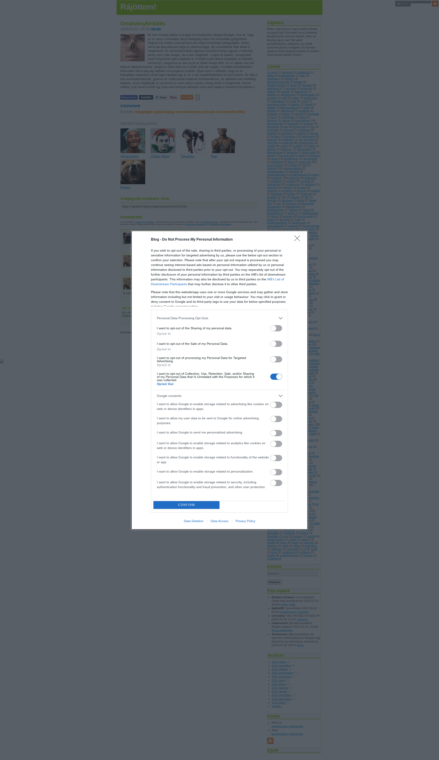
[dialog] (219, 380)
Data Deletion (193, 521)
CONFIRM (186, 505)
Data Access (219, 521)
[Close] (298, 239)
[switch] (276, 328)
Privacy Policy (245, 521)
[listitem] (219, 318)
